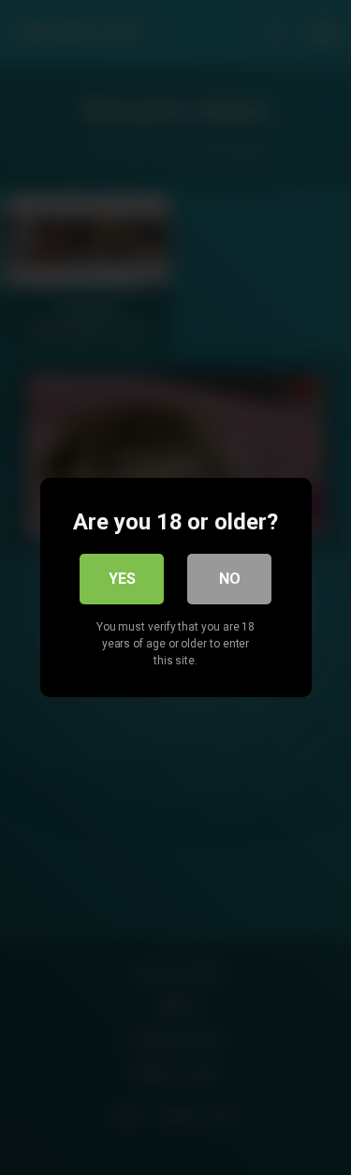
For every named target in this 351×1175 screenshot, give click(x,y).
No (230, 579)
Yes (122, 579)
